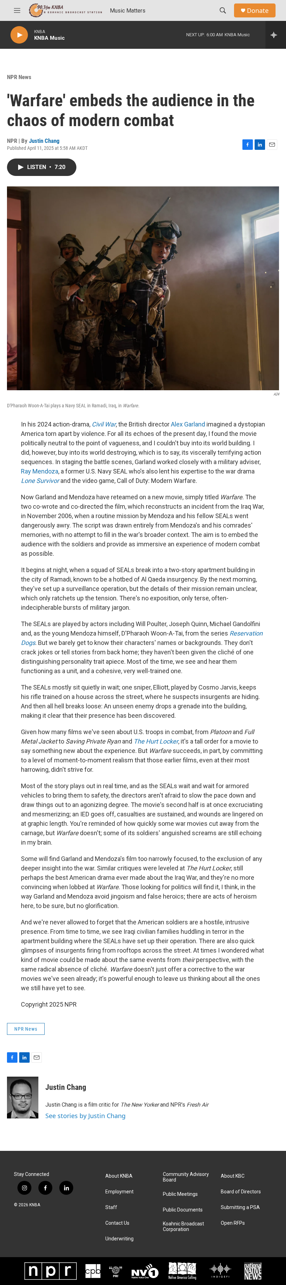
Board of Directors (241, 1191)
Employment (119, 1191)
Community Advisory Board (186, 1177)
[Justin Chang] (22, 1097)
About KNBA (119, 1176)
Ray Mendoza (39, 471)
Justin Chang (44, 140)
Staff (111, 1207)
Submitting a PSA (240, 1207)
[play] (19, 35)
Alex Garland (188, 424)
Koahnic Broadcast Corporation (183, 1226)
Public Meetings (180, 1194)
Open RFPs (233, 1223)
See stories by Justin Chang (85, 1115)
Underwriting (119, 1238)
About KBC (232, 1176)
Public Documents (183, 1210)
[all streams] (275, 35)
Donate (258, 10)
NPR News (19, 77)
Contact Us (117, 1223)
